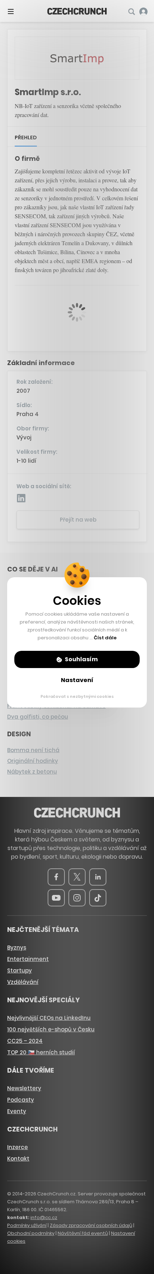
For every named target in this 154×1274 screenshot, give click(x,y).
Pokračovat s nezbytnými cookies (77, 696)
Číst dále (105, 637)
